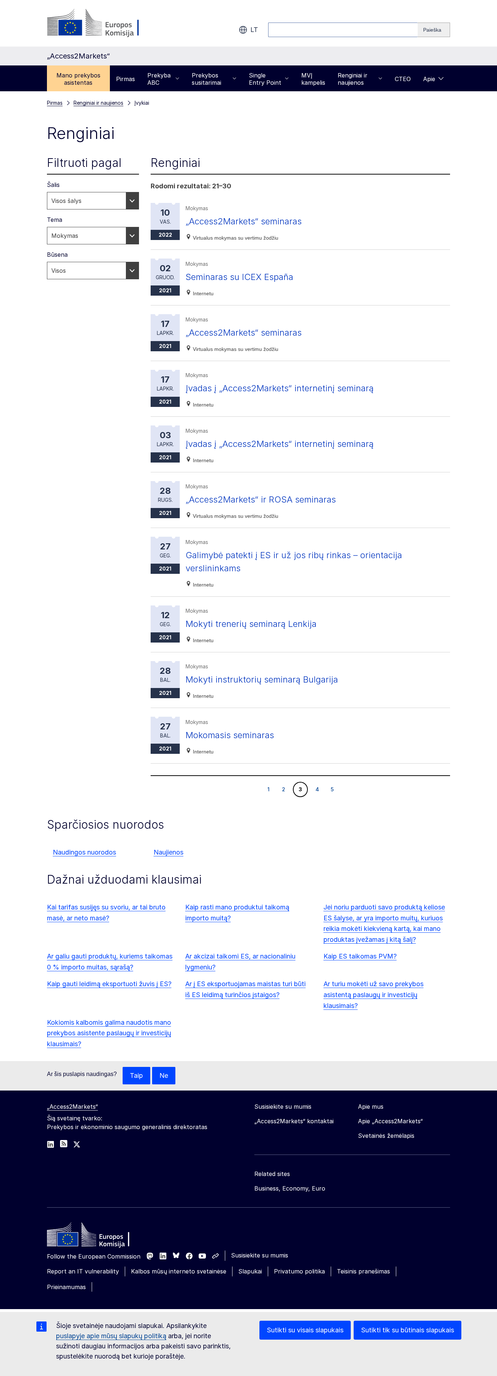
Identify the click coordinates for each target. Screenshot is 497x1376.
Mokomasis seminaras (230, 735)
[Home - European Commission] (99, 1236)
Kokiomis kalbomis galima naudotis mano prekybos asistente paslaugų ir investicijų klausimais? (109, 1033)
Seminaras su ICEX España (239, 277)
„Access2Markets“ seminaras (244, 221)
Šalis (53, 184)
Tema (54, 219)
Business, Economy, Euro (289, 1188)
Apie (429, 79)
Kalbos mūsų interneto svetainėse (178, 1271)
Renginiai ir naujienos (352, 79)
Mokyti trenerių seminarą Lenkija (251, 624)
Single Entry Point (265, 79)
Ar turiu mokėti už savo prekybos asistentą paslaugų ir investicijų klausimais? (373, 994)
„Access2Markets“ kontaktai (294, 1121)
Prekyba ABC (159, 79)
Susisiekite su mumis (259, 1255)
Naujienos (168, 852)
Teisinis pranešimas (363, 1271)
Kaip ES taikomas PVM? (360, 956)
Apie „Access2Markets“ (390, 1121)
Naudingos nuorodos (84, 852)
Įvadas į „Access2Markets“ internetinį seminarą (280, 388)
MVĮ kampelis (313, 79)
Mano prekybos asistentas (78, 79)
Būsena (57, 254)
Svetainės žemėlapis (386, 1135)
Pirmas (125, 79)
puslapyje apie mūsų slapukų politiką (111, 1336)
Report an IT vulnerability (83, 1271)
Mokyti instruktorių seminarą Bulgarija (262, 679)
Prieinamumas (66, 1287)
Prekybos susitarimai (206, 79)
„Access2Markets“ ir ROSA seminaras (261, 499)
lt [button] (254, 29)
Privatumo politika (299, 1271)
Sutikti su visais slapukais (305, 1330)
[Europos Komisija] (105, 23)
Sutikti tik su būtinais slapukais (407, 1330)
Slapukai (250, 1271)
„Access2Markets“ (72, 1106)
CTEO (403, 79)
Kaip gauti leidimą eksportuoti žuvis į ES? (109, 984)
